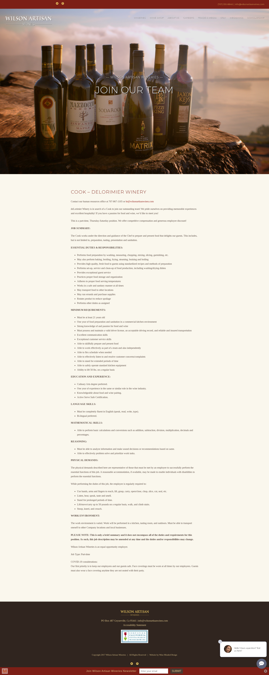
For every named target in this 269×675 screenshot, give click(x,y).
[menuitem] (141, 18)
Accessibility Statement (134, 625)
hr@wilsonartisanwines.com (140, 201)
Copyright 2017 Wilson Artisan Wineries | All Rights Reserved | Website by (125, 655)
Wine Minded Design (168, 655)
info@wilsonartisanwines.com (249, 4)
